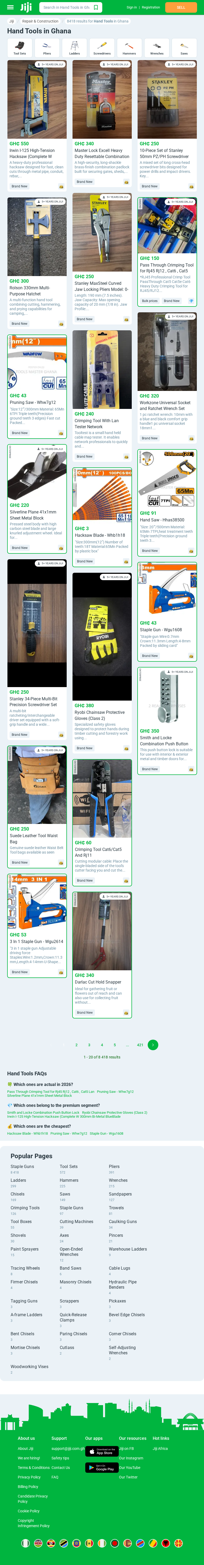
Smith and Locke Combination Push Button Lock (43, 1113)
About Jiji (25, 1448)
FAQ (55, 1477)
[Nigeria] (25, 1543)
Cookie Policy (29, 1511)
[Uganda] (51, 1543)
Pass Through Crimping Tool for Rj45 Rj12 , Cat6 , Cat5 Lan (50, 1092)
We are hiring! (29, 1458)
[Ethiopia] (76, 1543)
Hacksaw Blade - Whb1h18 (27, 1133)
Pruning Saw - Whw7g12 (115, 1092)
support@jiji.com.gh (68, 1448)
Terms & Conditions (34, 1467)
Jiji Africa (160, 1448)
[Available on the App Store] (102, 1452)
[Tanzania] (64, 1543)
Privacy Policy (29, 1477)
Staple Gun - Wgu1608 (106, 1133)
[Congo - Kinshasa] (140, 1543)
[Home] (26, 7)
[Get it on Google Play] (102, 1468)
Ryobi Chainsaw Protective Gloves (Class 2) (114, 1113)
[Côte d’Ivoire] (102, 1543)
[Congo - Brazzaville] (153, 1543)
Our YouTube (129, 1467)
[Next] (153, 1045)
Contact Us (61, 1467)
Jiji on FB (126, 1448)
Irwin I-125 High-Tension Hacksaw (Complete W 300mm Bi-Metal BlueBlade (64, 1116)
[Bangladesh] (114, 1543)
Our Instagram (131, 1458)
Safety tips (60, 1458)
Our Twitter (128, 1477)
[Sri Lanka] (127, 1543)
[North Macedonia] (178, 1543)
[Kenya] (38, 1543)
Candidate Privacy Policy (33, 1499)
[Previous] (51, 1045)
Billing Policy (28, 1487)
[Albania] (166, 1543)
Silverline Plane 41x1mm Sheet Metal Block (39, 1096)
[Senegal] (89, 1543)
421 (140, 1045)
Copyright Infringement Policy (34, 1523)
